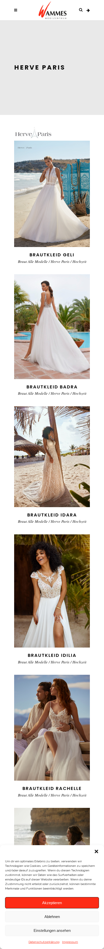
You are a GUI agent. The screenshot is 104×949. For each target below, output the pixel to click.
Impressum (70, 942)
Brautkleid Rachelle (52, 788)
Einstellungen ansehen (52, 930)
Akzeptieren (52, 903)
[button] (96, 851)
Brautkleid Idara (52, 515)
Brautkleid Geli (52, 255)
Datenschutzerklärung (44, 942)
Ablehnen (52, 916)
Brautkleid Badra (52, 387)
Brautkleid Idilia (52, 655)
